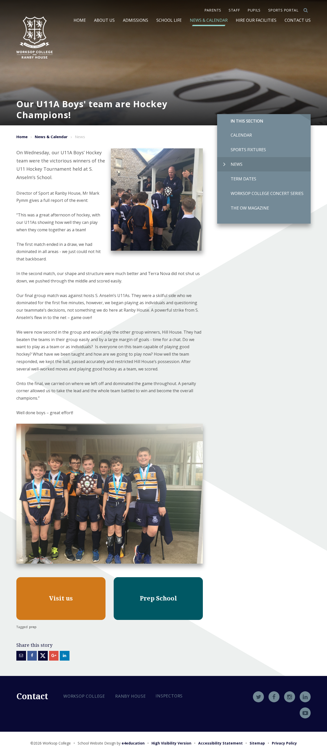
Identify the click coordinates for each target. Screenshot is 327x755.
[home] (34, 37)
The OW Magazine (250, 208)
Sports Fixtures (248, 149)
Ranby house (130, 696)
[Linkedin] (305, 696)
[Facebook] (273, 696)
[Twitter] (258, 696)
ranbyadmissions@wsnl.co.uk (101, 732)
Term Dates (243, 179)
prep (33, 627)
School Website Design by (111, 743)
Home (22, 136)
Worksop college (84, 696)
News (236, 164)
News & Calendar (51, 136)
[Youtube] (305, 712)
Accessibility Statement (220, 743)
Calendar (241, 135)
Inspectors (169, 696)
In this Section (247, 121)
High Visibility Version (171, 743)
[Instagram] (289, 696)
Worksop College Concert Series (267, 193)
